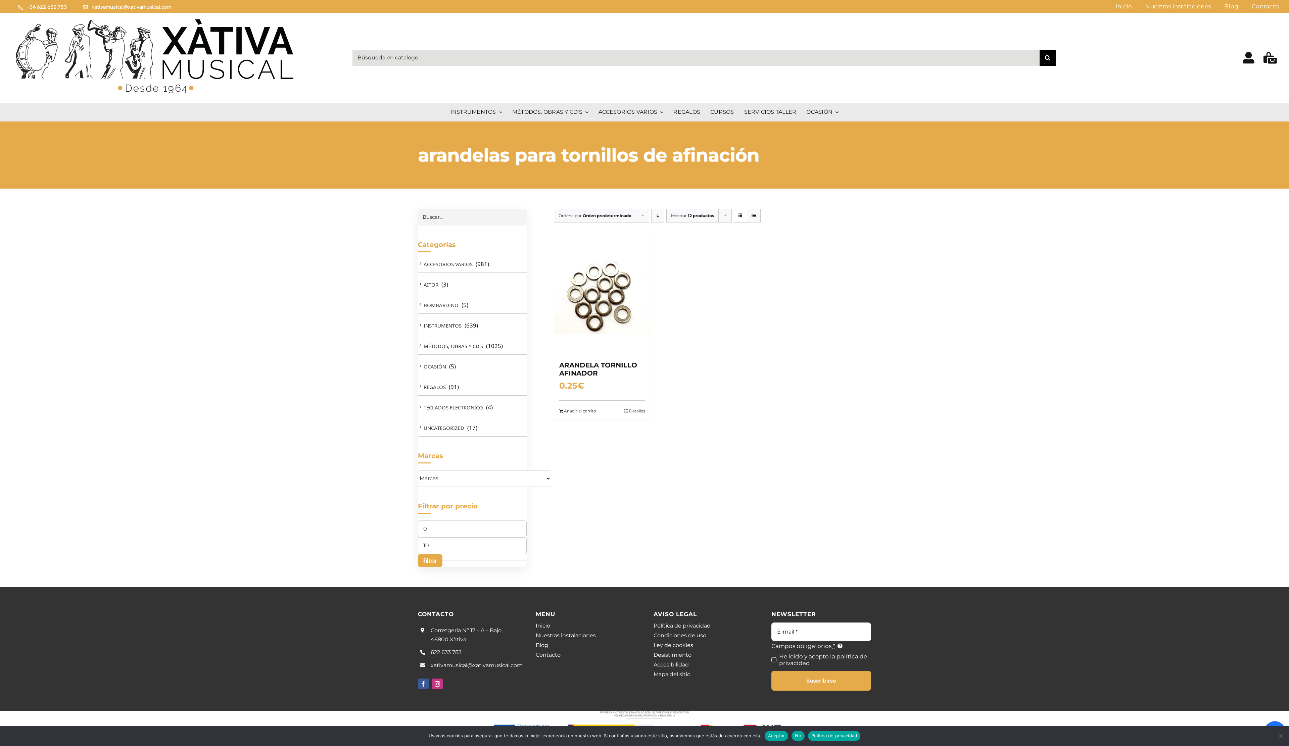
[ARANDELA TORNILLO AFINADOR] (602, 295)
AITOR (431, 284)
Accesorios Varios (448, 264)
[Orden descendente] (657, 215)
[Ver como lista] (753, 215)
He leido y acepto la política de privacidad (823, 659)
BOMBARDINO (441, 305)
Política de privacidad (834, 735)
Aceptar (776, 735)
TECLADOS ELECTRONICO (453, 407)
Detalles (637, 410)
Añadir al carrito (580, 410)
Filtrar (430, 560)
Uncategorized (444, 428)
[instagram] (437, 684)
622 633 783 (446, 652)
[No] (1280, 736)
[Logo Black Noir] (156, 18)
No (798, 735)
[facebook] (423, 684)
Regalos (435, 387)
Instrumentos (443, 325)
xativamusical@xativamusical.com (477, 665)
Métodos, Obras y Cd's (453, 346)
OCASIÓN (435, 366)
